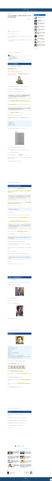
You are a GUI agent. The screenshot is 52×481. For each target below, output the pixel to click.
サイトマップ (19, 10)
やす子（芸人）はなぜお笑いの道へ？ (13, 57)
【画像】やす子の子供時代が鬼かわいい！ (13, 58)
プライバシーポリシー (23, 10)
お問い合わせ (31, 10)
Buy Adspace (35, 10)
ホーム (16, 10)
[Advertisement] (18, 4)
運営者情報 (28, 10)
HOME (26, 478)
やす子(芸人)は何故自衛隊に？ (12, 56)
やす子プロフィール (11, 59)
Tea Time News (26, 9)
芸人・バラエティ (29, 448)
